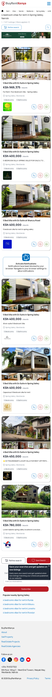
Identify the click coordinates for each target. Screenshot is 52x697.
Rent (7, 11)
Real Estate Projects (10, 642)
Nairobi (21, 11)
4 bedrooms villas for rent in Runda (18, 600)
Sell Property (7, 637)
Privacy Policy (33, 678)
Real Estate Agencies (10, 646)
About (4, 632)
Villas (14, 11)
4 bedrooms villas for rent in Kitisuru (18, 604)
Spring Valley (40, 11)
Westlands (29, 11)
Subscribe (26, 589)
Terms (48, 678)
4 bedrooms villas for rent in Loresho (19, 608)
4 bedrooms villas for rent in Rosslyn (19, 612)
